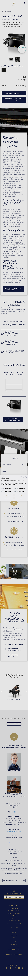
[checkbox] (2, 488)
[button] (3, 477)
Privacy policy (23, 477)
